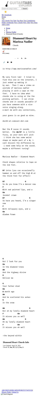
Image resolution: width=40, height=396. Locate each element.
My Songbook (6, 15)
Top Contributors (29, 21)
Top (3, 19)
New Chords (18, 23)
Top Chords (6, 21)
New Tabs (26, 23)
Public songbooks (8, 23)
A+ (25, 58)
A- (22, 58)
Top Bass (20, 21)
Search (25, 8)
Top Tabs (13, 21)
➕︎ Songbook (7, 58)
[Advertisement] (20, 236)
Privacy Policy (7, 392)
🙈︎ (11, 62)
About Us (15, 392)
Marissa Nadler (11, 32)
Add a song (5, 24)
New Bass (34, 23)
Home (4, 17)
